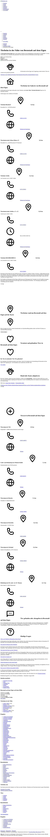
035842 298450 (23, 560)
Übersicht (14, 830)
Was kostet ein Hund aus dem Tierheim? (9, 644)
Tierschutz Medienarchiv (8, 750)
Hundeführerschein (7, 728)
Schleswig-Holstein (7, 781)
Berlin (4, 767)
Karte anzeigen (4, 331)
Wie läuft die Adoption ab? (6, 656)
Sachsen (5, 44)
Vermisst (5, 752)
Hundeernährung (6, 724)
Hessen (4, 771)
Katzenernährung (6, 756)
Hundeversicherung (7, 736)
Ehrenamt (5, 722)
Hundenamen (6, 730)
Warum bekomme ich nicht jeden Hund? (9, 662)
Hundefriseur (6, 727)
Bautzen (5, 704)
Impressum (3, 830)
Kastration (5, 758)
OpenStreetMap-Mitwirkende (35, 832)
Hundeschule (6, 733)
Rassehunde (5, 741)
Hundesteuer (5, 734)
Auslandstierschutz (7, 721)
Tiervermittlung (6, 751)
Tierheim (5, 3)
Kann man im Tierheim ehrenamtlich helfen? (10, 668)
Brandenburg (6, 768)
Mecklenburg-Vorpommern (8, 772)
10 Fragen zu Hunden (7, 717)
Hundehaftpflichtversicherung (9, 737)
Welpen (4, 753)
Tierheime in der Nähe (5, 74)
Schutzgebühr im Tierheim (8, 755)
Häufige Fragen (35, 74)
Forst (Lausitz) (6, 711)
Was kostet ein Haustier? (8, 759)
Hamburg (5, 770)
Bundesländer (6, 9)
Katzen (4, 5)
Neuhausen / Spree (7, 710)
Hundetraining (6, 735)
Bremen (4, 769)
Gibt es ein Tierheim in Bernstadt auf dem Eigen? (11, 639)
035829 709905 (23, 511)
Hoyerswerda (6, 708)
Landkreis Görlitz (6, 46)
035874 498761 (23, 440)
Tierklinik (5, 746)
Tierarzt (24, 74)
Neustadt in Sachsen (7, 705)
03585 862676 (23, 476)
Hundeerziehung (6, 726)
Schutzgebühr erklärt (19, 383)
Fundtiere (5, 723)
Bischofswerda (6, 707)
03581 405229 (23, 596)
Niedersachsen (6, 774)
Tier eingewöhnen (7, 757)
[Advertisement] (25, 21)
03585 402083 (23, 536)
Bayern (4, 765)
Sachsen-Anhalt (6, 779)
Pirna (4, 709)
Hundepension (6, 731)
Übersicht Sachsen (41, 673)
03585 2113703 (23, 118)
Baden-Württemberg (7, 764)
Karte (11, 74)
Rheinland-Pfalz (6, 776)
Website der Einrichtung (25, 129)
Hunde (4, 4)
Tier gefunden (29, 74)
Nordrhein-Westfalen (7, 775)
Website (21, 451)
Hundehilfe (5, 729)
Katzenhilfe (5, 738)
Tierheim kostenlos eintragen (6, 790)
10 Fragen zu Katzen (7, 719)
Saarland (5, 777)
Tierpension (5, 748)
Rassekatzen (5, 742)
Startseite (5, 33)
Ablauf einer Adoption (10, 383)
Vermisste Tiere (15, 74)
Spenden (5, 743)
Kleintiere (5, 6)
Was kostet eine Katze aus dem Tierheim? (9, 650)
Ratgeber (5, 7)
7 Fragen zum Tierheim (8, 716)
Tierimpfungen (6, 745)
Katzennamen (6, 739)
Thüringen (5, 782)
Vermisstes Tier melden (5, 789)
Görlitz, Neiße (6, 703)
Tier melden (5, 10)
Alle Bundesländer (4, 814)
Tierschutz (5, 749)
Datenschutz (8, 830)
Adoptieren (20, 74)
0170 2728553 (23, 189)
